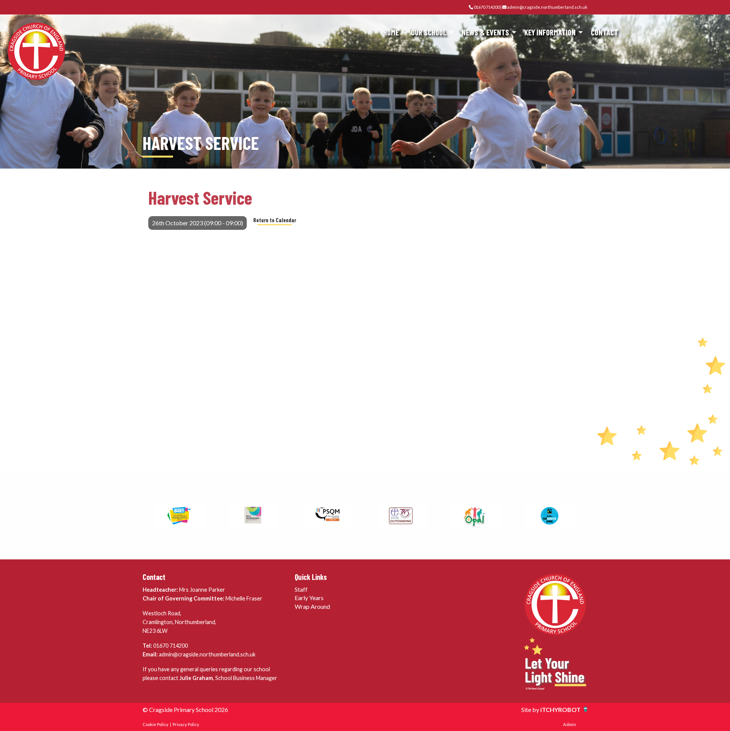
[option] (180, 515)
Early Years (309, 597)
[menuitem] (391, 32)
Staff (301, 589)
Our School (428, 32)
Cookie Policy (155, 724)
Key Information (550, 32)
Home (391, 32)
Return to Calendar (274, 220)
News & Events (485, 32)
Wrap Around (312, 606)
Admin (569, 724)
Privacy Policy (186, 724)
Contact (604, 32)
